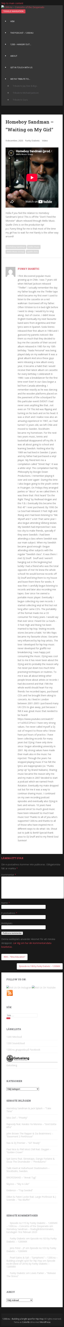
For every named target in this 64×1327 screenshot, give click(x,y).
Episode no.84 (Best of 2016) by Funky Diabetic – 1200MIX (30, 1263)
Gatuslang (11, 1065)
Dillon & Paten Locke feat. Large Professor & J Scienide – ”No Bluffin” (31, 1198)
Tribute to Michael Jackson (26, 92)
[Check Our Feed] (9, 995)
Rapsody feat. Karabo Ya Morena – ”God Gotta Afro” (31, 1126)
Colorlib (26, 1322)
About (13, 56)
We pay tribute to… (20, 79)
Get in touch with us (21, 67)
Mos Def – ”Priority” (17, 1117)
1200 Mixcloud (14, 1036)
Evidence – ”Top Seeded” (19, 1190)
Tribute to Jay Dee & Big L (25, 85)
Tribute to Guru (20, 99)
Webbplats (6, 923)
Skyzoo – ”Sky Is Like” (17, 1183)
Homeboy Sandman (16, 246)
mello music (33, 246)
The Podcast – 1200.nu (21, 32)
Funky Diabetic (32, 140)
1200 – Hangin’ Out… (20, 44)
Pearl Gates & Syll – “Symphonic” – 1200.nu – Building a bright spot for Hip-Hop (32, 1259)
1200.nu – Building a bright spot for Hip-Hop (23, 1318)
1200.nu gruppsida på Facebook (23, 1049)
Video (45, 140)
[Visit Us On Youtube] (44, 987)
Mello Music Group (15, 251)
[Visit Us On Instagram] (19, 987)
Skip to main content (12, 3)
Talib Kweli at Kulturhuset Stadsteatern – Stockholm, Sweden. (28, 1170)
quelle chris (32, 251)
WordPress (45, 1322)
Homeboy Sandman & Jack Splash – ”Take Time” (28, 1110)
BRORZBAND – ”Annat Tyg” (21, 1177)
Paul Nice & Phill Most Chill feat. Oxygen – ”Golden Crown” (28, 1151)
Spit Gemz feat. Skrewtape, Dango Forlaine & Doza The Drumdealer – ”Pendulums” (30, 1160)
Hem (12, 21)
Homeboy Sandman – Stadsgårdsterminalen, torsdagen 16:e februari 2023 (30, 1230)
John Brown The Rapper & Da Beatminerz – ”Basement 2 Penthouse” (29, 1135)
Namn (5, 902)
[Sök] (8, 1018)
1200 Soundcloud (15, 1043)
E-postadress (9, 913)
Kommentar (8, 874)
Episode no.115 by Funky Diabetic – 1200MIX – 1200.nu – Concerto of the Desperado (31, 1224)
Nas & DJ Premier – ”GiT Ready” (23, 1142)
